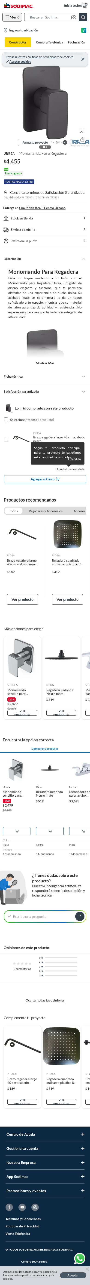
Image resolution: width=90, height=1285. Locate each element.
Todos (13, 511)
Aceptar (73, 1275)
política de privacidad (35, 1275)
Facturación (76, 42)
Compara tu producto (45, 748)
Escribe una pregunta (29, 916)
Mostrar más (45, 363)
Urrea (9, 153)
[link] (22, 562)
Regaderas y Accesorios (46, 511)
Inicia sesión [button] (73, 5)
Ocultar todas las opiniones (45, 1000)
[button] (57, 17)
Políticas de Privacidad (22, 1226)
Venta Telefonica (18, 1234)
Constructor (18, 42)
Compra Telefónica (49, 42)
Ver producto (22, 599)
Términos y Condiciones (23, 1219)
